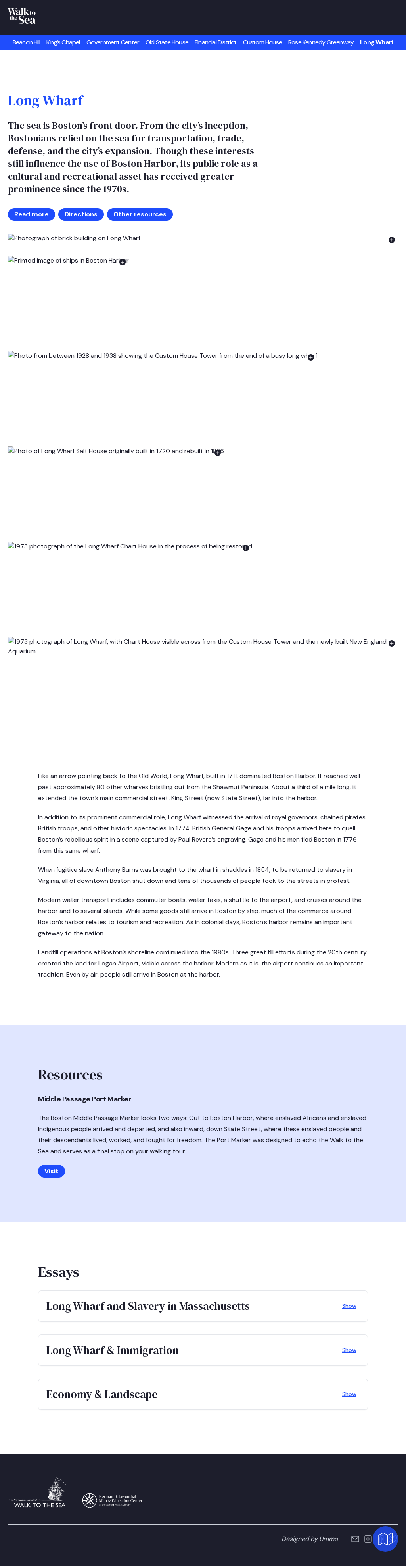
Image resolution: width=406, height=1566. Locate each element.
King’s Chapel (63, 42)
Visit (51, 1171)
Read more (31, 214)
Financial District (216, 42)
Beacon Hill (26, 42)
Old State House (167, 42)
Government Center (112, 42)
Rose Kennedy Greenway (321, 42)
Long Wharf (376, 42)
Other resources (140, 214)
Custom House (262, 42)
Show (349, 1305)
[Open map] (385, 1542)
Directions (81, 214)
